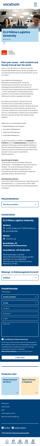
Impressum (5, 403)
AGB (2, 410)
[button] (20, 204)
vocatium (7, 428)
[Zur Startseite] (15, 4)
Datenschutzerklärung (8, 351)
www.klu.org (11, 239)
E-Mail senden (20, 357)
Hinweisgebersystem (8, 413)
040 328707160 (12, 231)
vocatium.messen (20, 428)
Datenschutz (5, 407)
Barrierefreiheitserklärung (10, 416)
